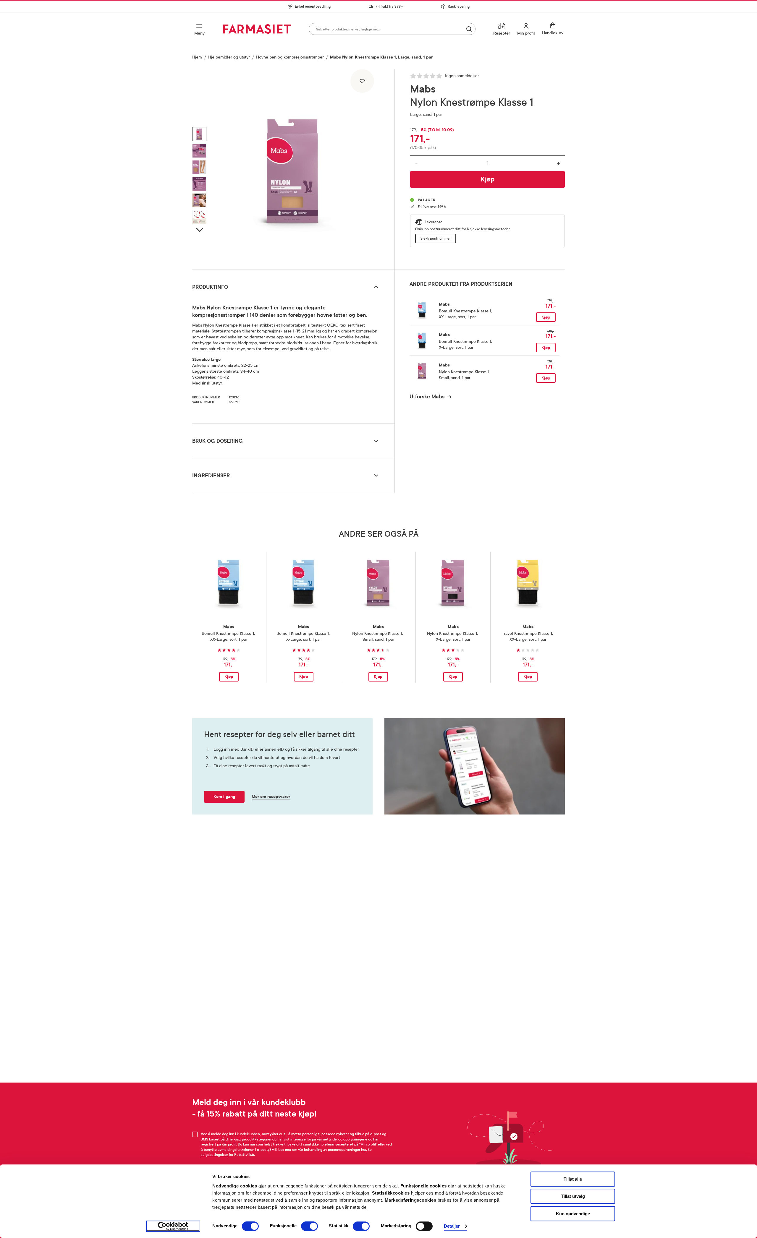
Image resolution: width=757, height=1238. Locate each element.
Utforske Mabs (427, 396)
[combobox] (392, 29)
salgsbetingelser (214, 1155)
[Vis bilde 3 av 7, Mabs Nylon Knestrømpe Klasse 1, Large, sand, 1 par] (199, 167)
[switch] (309, 1226)
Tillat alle (573, 1179)
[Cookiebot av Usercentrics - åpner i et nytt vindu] (173, 1226)
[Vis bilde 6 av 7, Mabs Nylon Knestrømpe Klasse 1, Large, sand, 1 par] (199, 217)
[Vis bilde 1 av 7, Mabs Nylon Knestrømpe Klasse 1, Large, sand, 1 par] (199, 134)
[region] (292, 167)
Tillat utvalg (573, 1196)
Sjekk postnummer (435, 238)
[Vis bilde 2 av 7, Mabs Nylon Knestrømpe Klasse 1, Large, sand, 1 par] (199, 151)
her (363, 1150)
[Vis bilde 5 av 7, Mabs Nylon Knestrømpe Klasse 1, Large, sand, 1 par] (199, 200)
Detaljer (452, 1226)
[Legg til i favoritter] (362, 81)
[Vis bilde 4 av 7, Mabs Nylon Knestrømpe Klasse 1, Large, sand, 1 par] (199, 184)
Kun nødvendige (573, 1213)
